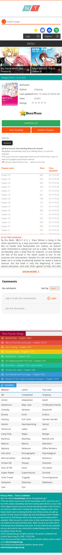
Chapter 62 (6, 71)
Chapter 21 (5, 230)
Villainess (26, 482)
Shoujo (25, 462)
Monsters (47, 443)
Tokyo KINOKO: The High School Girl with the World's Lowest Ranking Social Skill (45, 68)
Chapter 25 (37, 71)
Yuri (24, 487)
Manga (45, 433)
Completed (27, 394)
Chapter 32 (5, 187)
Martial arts (48, 438)
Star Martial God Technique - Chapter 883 (25, 374)
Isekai (24, 429)
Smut (24, 467)
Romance (7, 143)
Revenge (26, 458)
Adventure (6, 404)
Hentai (45, 424)
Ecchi (24, 414)
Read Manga (20, 498)
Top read (46, 389)
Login (27, 36)
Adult (45, 400)
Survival (46, 472)
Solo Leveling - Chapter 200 (18, 347)
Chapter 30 (5, 194)
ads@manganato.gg (14, 542)
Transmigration (50, 477)
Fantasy (5, 419)
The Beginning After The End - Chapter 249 (25, 360)
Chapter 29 (5, 198)
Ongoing (46, 394)
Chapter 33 (5, 183)
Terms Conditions (22, 496)
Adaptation (27, 400)
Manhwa (26, 438)
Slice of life (6, 467)
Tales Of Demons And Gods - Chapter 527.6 (25, 342)
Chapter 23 (5, 222)
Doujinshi (47, 409)
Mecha (25, 443)
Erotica (45, 414)
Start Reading (16, 129)
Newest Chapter (46, 129)
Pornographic (28, 453)
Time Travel (7, 477)
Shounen (46, 462)
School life (6, 462)
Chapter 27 (5, 206)
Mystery (5, 448)
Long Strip (6, 433)
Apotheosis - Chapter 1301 (18, 356)
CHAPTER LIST (31, 123)
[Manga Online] (31, 8)
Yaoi (3, 487)
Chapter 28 (5, 202)
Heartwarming (29, 424)
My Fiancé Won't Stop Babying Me (14, 68)
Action (4, 400)
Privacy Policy (7, 496)
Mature (5, 443)
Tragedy (26, 477)
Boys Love (26, 404)
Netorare (26, 448)
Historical (6, 429)
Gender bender (50, 419)
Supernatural (28, 472)
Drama (4, 414)
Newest (5, 390)
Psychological (49, 453)
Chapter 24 (5, 218)
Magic (25, 433)
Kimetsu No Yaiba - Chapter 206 (20, 369)
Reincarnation (8, 458)
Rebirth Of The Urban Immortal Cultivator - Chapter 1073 (32, 378)
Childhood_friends (51, 404)
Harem (4, 424)
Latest (25, 389)
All (2, 395)
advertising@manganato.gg (12, 547)
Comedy (5, 409)
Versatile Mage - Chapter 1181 (19, 351)
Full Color (26, 419)
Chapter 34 (5, 179)
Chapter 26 (5, 210)
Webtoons (47, 482)
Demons (26, 409)
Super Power (7, 472)
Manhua (5, 438)
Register (48, 36)
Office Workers (49, 448)
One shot (5, 453)
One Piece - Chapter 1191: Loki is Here (23, 365)
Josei (44, 429)
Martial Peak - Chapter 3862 (18, 338)
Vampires (6, 482)
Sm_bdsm (47, 467)
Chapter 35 (5, 175)
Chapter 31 (5, 190)
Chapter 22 (5, 226)
